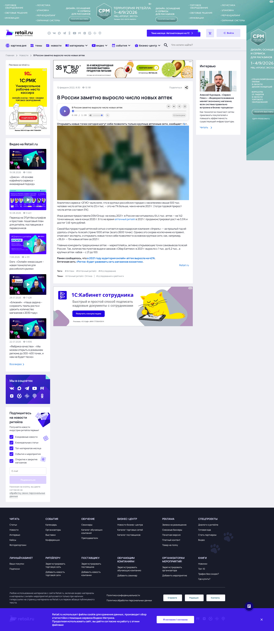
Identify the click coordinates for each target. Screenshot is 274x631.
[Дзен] (84, 33)
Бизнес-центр (127, 519)
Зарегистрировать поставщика (91, 565)
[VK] (54, 33)
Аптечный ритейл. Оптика (78, 276)
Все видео (16, 364)
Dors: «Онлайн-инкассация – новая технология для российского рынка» (27, 265)
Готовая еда (204, 529)
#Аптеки (69, 270)
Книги (202, 558)
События (52, 519)
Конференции (53, 539)
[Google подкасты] (94, 33)
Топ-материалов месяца (28, 448)
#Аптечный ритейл (86, 270)
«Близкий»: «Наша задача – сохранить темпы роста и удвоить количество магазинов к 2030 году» (26, 307)
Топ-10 (201, 568)
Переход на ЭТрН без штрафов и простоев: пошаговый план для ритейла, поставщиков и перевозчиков (28, 223)
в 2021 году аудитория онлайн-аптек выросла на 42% (121, 258)
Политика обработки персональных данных (129, 600)
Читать (204, 127)
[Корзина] (210, 33)
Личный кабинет (21, 558)
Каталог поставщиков (128, 534)
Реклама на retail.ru (19, 64)
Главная (10, 55)
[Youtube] (74, 33)
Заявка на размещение (174, 524)
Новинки (202, 563)
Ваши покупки (17, 563)
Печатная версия (171, 534)
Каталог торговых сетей (130, 529)
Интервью (15, 534)
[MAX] (59, 33)
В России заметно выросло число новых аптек (97, 107)
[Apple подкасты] (99, 33)
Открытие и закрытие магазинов (26, 461)
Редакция (194, 597)
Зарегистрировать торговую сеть (55, 565)
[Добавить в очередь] (179, 106)
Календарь (51, 524)
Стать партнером (207, 534)
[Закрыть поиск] (164, 48)
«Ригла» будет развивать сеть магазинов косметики (109, 261)
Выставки (51, 534)
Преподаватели (89, 537)
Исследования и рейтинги (110, 276)
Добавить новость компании (91, 573)
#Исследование (107, 270)
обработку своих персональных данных (27, 494)
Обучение (88, 519)
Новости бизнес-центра (130, 524)
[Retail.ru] (24, 33)
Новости (23, 55)
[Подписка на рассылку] (49, 33)
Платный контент (171, 539)
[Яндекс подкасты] (89, 33)
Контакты (215, 597)
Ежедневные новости (26, 436)
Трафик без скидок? (208, 573)
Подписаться (28, 480)
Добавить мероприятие (174, 575)
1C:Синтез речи (179, 115)
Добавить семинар (127, 575)
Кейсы (13, 539)
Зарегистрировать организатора (172, 569)
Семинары (86, 524)
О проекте (172, 597)
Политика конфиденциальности (123, 595)
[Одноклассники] (69, 33)
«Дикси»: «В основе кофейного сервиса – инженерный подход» (22, 180)
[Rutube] (79, 33)
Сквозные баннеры (172, 529)
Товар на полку (170, 544)
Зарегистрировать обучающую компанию (129, 569)
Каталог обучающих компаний (91, 531)
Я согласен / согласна (175, 619)
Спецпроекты (208, 519)
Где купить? (204, 578)
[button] (76, 45)
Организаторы (53, 529)
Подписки (15, 568)
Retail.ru (184, 265)
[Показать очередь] (185, 106)
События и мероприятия (28, 453)
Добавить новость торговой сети (55, 573)
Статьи (13, 524)
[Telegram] (64, 33)
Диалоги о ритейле (208, 524)
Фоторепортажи (18, 544)
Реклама (168, 519)
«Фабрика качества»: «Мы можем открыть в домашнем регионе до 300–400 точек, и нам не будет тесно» (27, 352)
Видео (201, 539)
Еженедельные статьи (26, 442)
